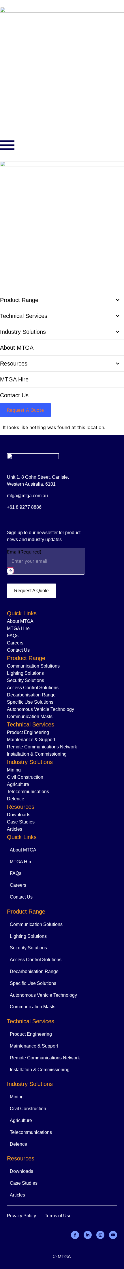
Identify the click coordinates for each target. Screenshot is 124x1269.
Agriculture (18, 784)
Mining (14, 769)
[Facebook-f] (75, 1235)
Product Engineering (28, 732)
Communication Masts (29, 716)
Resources (20, 807)
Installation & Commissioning (37, 754)
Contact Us (18, 650)
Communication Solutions (33, 666)
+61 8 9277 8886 (24, 507)
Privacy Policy (21, 1215)
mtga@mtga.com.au (27, 495)
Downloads (18, 814)
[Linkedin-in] (88, 1235)
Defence (15, 798)
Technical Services (30, 724)
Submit (10, 570)
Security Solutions (25, 680)
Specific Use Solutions (30, 702)
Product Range (26, 658)
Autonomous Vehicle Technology (40, 709)
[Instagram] (100, 1235)
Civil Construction (25, 777)
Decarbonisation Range (31, 694)
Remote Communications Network (42, 746)
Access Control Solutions (33, 687)
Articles (14, 829)
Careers (15, 642)
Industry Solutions (30, 762)
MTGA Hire (18, 628)
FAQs (12, 635)
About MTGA (20, 621)
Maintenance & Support (31, 739)
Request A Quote (31, 590)
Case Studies (21, 821)
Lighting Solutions (25, 673)
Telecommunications (28, 791)
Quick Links (22, 613)
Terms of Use (58, 1215)
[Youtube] (113, 1235)
